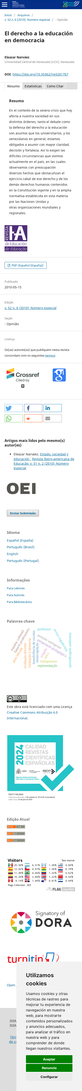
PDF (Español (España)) (27, 265)
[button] (14, 408)
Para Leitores (16, 588)
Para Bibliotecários (19, 602)
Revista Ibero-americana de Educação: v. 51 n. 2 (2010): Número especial (44, 463)
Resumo (13, 86)
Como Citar (55, 86)
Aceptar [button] (49, 1059)
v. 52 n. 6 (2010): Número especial (27, 20)
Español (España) (20, 540)
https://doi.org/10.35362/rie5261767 (40, 74)
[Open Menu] (4, 4)
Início (8, 15)
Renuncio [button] (49, 1068)
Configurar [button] (49, 1077)
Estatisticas (33, 86)
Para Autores (15, 595)
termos (50, 355)
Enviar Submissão (23, 513)
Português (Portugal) (23, 561)
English (12, 554)
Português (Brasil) (20, 547)
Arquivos (24, 15)
